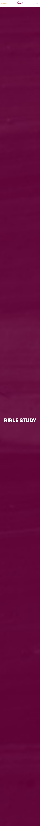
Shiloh (20, 3)
